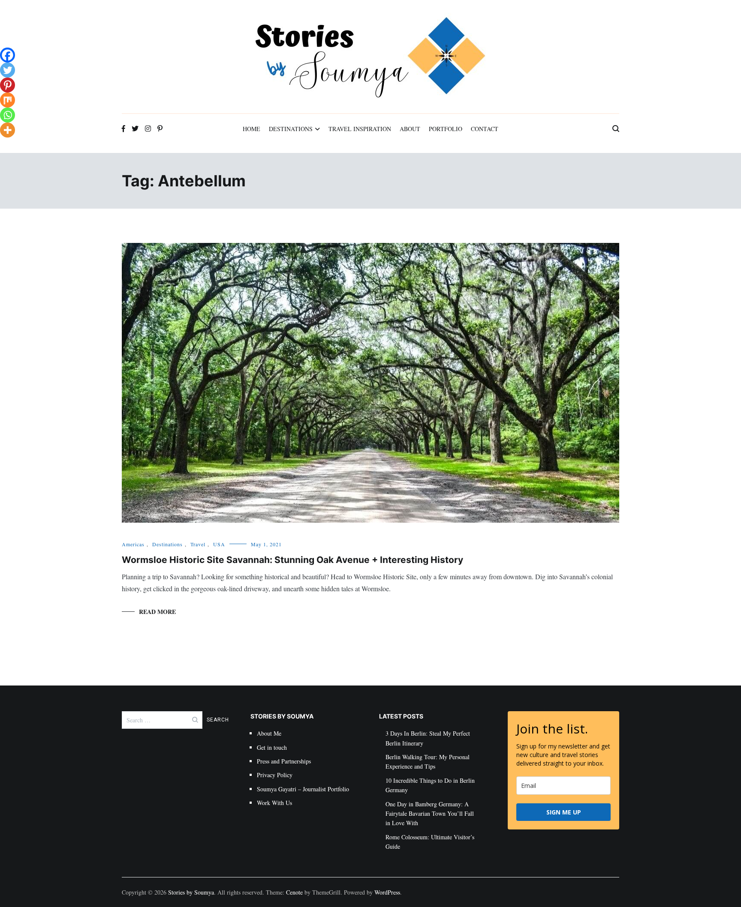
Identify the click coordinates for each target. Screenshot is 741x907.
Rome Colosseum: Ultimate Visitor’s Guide (430, 841)
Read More (157, 611)
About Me (269, 733)
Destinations (167, 544)
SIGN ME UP (563, 812)
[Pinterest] (7, 85)
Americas (133, 544)
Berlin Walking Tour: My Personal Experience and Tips (428, 761)
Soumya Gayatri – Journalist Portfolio (303, 789)
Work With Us (274, 803)
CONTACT (484, 129)
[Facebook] (7, 55)
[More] (7, 130)
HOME (251, 129)
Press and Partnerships (284, 761)
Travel (197, 544)
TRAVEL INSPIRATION (359, 129)
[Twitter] (7, 70)
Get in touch (272, 747)
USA (219, 544)
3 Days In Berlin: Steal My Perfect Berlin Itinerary (428, 738)
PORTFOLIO (445, 129)
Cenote (294, 892)
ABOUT (410, 129)
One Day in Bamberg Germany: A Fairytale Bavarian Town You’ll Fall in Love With (430, 813)
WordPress (387, 892)
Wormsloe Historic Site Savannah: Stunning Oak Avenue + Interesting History (292, 559)
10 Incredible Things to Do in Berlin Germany (430, 785)
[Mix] (7, 100)
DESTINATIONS (291, 129)
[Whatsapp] (7, 115)
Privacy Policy (274, 775)
